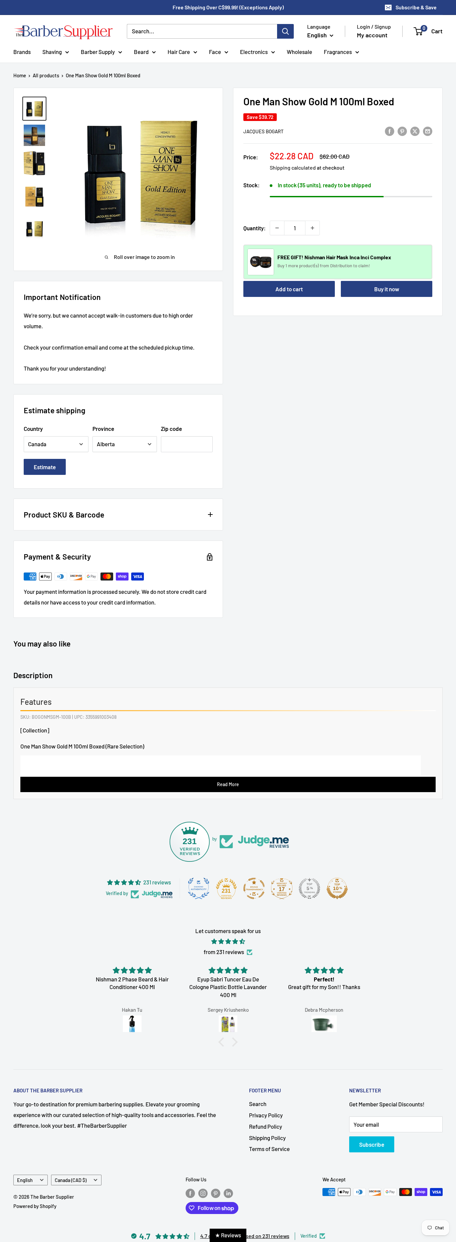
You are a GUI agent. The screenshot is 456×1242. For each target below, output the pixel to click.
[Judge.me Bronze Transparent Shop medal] (254, 888)
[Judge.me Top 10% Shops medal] (337, 888)
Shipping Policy (267, 1137)
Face (215, 51)
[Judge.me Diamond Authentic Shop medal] (198, 888)
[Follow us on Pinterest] (215, 1193)
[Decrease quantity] (277, 228)
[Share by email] (427, 130)
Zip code (171, 428)
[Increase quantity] (312, 228)
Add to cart (289, 289)
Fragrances (338, 51)
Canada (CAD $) (70, 1180)
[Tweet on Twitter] (415, 130)
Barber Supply (98, 51)
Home (19, 75)
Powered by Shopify (34, 1206)
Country (33, 428)
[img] (228, 941)
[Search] (285, 31)
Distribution (341, 265)
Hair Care (179, 51)
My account (372, 35)
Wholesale (299, 51)
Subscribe (371, 1144)
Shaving (52, 51)
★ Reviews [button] (228, 1235)
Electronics (254, 51)
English (25, 1180)
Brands (22, 51)
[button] (223, 1042)
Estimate (45, 467)
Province (103, 428)
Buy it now (386, 289)
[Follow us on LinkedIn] (228, 1193)
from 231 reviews (224, 951)
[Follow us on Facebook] (190, 1193)
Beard (141, 51)
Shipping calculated (293, 167)
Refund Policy (265, 1126)
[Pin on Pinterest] (402, 130)
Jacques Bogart (263, 131)
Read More (228, 784)
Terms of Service (269, 1148)
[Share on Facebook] (389, 130)
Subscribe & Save (416, 7)
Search (257, 1103)
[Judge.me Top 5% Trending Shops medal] (309, 888)
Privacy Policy (266, 1115)
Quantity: (254, 227)
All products (46, 75)
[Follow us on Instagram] (203, 1193)
